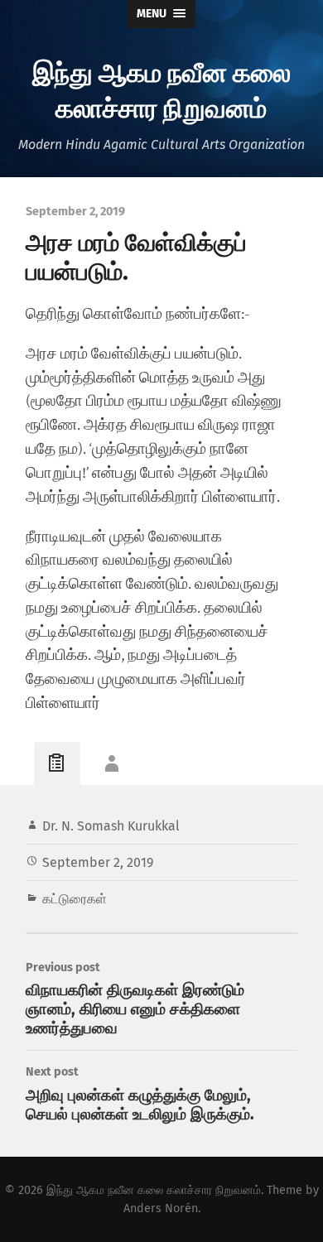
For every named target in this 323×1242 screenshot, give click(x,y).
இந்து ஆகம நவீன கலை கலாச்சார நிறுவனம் (161, 88)
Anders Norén (160, 1208)
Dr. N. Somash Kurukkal (111, 826)
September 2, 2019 (97, 862)
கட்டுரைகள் (74, 899)
